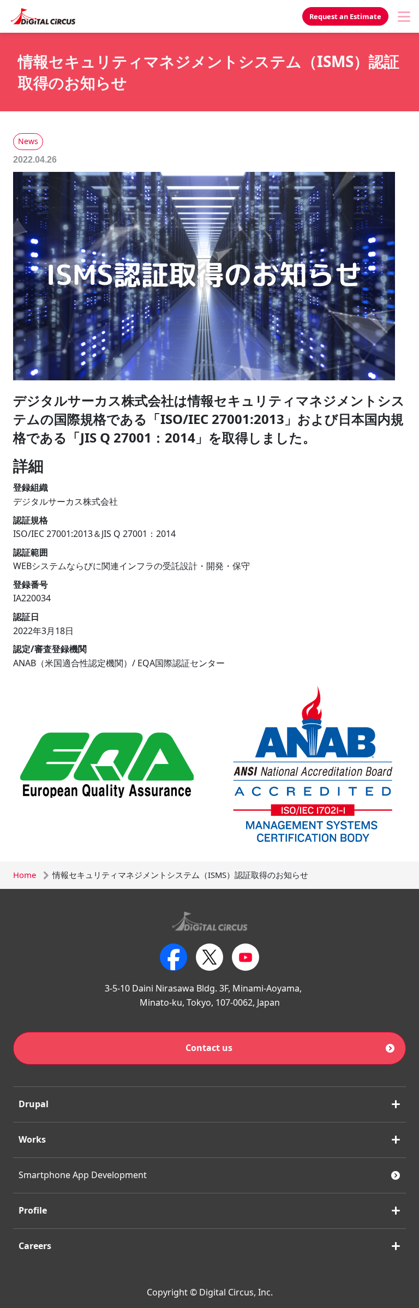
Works (32, 1139)
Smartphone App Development (83, 1175)
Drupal (34, 1104)
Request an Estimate (345, 16)
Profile (33, 1210)
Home (24, 874)
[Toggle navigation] (403, 16)
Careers (35, 1246)
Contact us (208, 1048)
